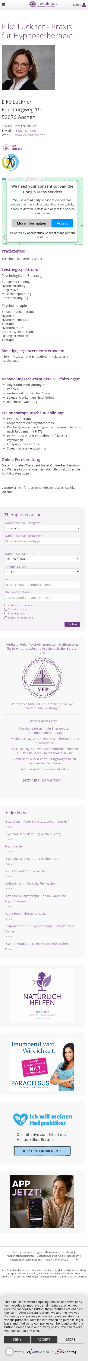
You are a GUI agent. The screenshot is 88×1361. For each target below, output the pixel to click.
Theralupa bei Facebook (59, 1252)
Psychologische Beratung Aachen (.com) (32, 834)
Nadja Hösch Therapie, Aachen (26, 914)
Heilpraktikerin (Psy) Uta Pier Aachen (30, 883)
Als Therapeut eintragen (27, 1252)
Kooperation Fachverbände (26, 1260)
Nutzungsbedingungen (20, 1256)
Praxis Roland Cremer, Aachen (26, 871)
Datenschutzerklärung (50, 1256)
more (70, 1339)
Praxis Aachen (14, 846)
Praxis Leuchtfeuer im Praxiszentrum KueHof (36, 821)
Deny (17, 1339)
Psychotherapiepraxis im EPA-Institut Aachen (36, 944)
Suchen (72, 624)
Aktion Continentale (56, 1260)
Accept (62, 223)
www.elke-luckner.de (30, 135)
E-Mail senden (25, 130)
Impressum (72, 1256)
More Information (31, 223)
